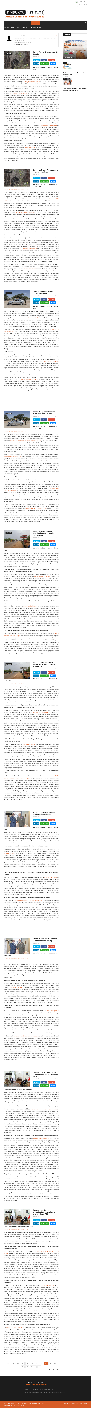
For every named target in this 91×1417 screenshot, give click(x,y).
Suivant (33, 1367)
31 (22, 1367)
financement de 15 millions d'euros (36, 508)
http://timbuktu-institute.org (21, 44)
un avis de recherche (30, 269)
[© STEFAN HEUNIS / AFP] (17, 60)
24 (27, 1363)
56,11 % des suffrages (15, 987)
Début (8, 1363)
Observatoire (45, 23)
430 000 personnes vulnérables (42, 712)
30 (55, 1363)
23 (22, 1363)
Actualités (25, 23)
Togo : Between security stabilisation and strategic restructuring (43, 533)
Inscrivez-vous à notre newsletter (29, 27)
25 (32, 1363)
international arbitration (30, 606)
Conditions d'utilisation (68, 1403)
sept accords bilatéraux (47, 1285)
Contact (12, 27)
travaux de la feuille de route (14, 1328)
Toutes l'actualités (23, 1403)
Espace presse (28, 1)
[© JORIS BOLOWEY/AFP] (17, 299)
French (83, 1)
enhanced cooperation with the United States (28, 900)
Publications (55, 23)
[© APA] (17, 819)
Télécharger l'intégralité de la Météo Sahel (16, 189)
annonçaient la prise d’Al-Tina (12, 456)
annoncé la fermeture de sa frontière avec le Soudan (25, 441)
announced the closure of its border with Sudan (27, 318)
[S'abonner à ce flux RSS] (56, 35)
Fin (39, 1367)
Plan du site (79, 1403)
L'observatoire (19, 1)
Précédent (16, 1363)
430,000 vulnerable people (42, 576)
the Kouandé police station (18, 93)
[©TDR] (17, 1079)
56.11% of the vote (9, 853)
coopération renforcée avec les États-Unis (26, 1036)
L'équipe (18, 23)
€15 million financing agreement (28, 379)
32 (27, 1367)
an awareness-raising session (48, 125)
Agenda (67, 42)
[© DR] (17, 539)
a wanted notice (30, 147)
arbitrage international (29, 744)
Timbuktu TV (35, 23)
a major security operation (50, 361)
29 (50, 1363)
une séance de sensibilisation (28, 248)
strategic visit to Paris (50, 877)
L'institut (10, 23)
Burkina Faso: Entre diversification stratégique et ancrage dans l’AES (44, 1212)
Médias (6, 27)
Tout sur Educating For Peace (36, 1403)
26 (36, 1363)
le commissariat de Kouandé (25, 212)
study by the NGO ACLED (32, 82)
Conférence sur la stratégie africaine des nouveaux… (73, 52)
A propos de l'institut (9, 1)
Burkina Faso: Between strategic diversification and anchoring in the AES (45, 1074)
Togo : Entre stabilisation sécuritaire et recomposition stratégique (44, 664)
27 (41, 1363)
